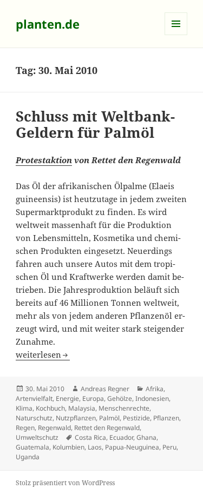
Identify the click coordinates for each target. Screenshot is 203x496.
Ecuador (121, 437)
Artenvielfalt (34, 398)
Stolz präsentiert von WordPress (65, 482)
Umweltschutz (37, 437)
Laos (95, 447)
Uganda (28, 456)
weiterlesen (43, 354)
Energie (67, 398)
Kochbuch (50, 408)
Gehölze (119, 398)
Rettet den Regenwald (107, 427)
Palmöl (109, 418)
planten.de (48, 24)
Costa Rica (90, 437)
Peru (169, 447)
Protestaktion (44, 160)
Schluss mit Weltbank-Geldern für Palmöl (95, 124)
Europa (93, 398)
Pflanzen (166, 418)
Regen (25, 427)
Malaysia (81, 408)
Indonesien (152, 398)
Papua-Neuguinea (132, 447)
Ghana (146, 437)
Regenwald (54, 427)
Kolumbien (68, 447)
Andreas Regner (105, 388)
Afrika (154, 388)
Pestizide (136, 418)
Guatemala (32, 447)
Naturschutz (34, 418)
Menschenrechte (124, 408)
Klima (24, 408)
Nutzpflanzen (76, 418)
